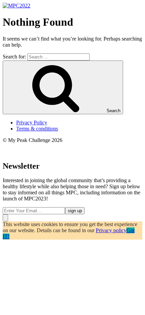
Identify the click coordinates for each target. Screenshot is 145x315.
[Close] (5, 217)
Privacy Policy (31, 122)
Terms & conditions (37, 128)
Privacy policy (111, 230)
